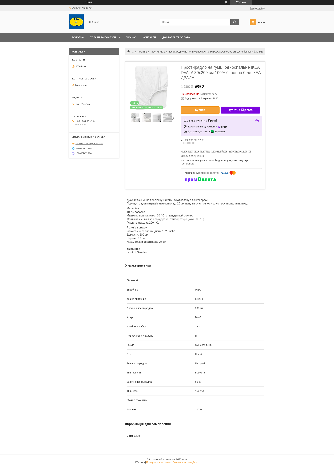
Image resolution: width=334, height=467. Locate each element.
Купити (200, 109)
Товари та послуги (103, 37)
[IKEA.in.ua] (76, 28)
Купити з (234, 109)
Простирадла (157, 51)
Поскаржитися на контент (158, 462)
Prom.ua (183, 459)
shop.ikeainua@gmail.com (89, 143)
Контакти (149, 37)
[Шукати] (234, 22)
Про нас (131, 37)
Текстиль (142, 51)
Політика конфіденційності (186, 462)
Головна (78, 37)
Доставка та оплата (176, 37)
